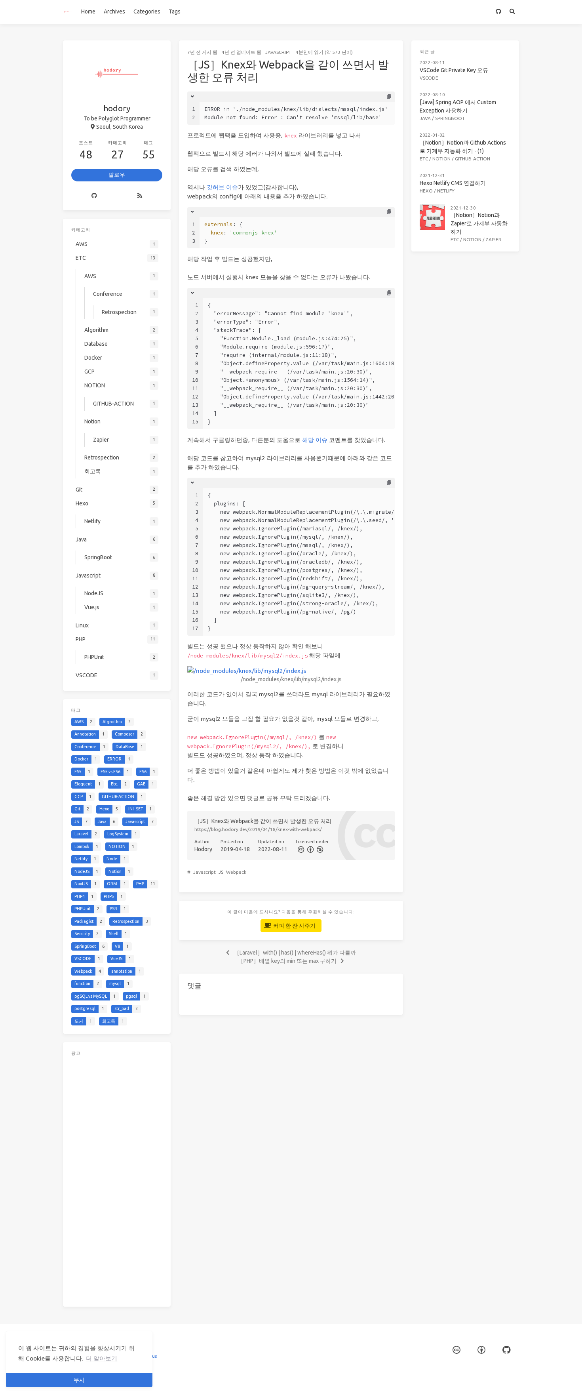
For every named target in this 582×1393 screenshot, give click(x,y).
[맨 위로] (424, 1377)
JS (221, 872)
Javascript (278, 52)
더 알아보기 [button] (101, 1358)
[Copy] (388, 96)
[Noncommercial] (319, 849)
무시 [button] (79, 1380)
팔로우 (116, 175)
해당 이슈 (314, 439)
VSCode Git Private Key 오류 (454, 70)
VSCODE (429, 77)
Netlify (446, 190)
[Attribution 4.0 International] (481, 1350)
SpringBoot (450, 118)
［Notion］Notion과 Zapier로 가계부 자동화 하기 (479, 223)
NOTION (441, 158)
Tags (175, 11)
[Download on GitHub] (498, 12)
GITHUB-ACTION (472, 158)
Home (88, 11)
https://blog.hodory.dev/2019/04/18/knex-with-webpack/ (258, 829)
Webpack (236, 872)
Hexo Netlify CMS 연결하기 (453, 183)
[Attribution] (309, 849)
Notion (472, 239)
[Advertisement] (116, 1179)
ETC (424, 158)
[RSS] (139, 196)
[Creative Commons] (300, 849)
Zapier (494, 239)
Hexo (426, 190)
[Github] (94, 196)
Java (425, 118)
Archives (114, 11)
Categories (146, 11)
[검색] (512, 12)
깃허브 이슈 (222, 187)
